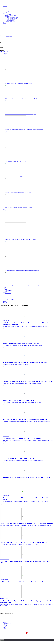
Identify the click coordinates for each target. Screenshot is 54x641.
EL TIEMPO (5, 8)
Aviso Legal (5, 625)
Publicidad (4, 23)
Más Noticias (2, 503)
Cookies (4, 627)
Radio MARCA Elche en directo (10, 15)
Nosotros (4, 622)
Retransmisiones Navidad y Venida (12, 17)
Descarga (4, 51)
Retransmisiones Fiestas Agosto (12, 18)
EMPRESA (4, 209)
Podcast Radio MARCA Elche (10, 21)
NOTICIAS (5, 6)
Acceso (4, 624)
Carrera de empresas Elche (7, 623)
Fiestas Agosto (5, 302)
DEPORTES (5, 7)
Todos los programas (10, 20)
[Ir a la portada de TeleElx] (7, 40)
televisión (7, 36)
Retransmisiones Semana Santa (12, 19)
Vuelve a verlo (7, 16)
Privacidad (4, 626)
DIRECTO (4, 13)
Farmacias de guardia (8, 11)
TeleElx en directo (8, 14)
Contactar (4, 628)
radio (11, 36)
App (3, 22)
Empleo (6, 10)
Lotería (6, 12)
